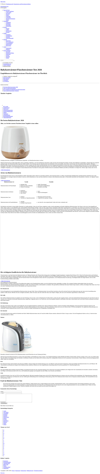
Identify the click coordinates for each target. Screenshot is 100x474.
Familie (4, 33)
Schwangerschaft (9, 38)
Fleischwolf (5, 109)
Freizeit (7, 55)
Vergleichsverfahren (38, 470)
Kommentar (3, 402)
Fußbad (5, 112)
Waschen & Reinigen (10, 18)
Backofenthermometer (8, 116)
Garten (4, 46)
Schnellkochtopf (6, 467)
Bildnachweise (30, 470)
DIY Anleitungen (9, 42)
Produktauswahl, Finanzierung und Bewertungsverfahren (18, 4)
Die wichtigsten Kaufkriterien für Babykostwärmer (14, 89)
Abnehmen (8, 22)
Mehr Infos (3, 1)
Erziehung (8, 34)
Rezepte (7, 32)
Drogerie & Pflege (10, 53)
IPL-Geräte (5, 106)
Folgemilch (5, 80)
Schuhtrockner (6, 107)
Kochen (5, 27)
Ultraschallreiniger (7, 117)
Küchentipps (8, 31)
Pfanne (4, 465)
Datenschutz (23, 470)
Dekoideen (8, 40)
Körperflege (8, 26)
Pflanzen (8, 49)
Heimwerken (9, 44)
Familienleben (9, 35)
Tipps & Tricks (6, 10)
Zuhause (5, 39)
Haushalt (8, 13)
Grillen (7, 29)
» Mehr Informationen (5, 170)
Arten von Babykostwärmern (9, 88)
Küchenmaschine (7, 462)
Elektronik (8, 54)
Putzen (7, 15)
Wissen (7, 19)
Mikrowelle (5, 464)
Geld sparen (8, 12)
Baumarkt (8, 51)
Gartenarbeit (8, 48)
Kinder (7, 57)
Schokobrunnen (6, 115)
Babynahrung (6, 78)
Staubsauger (6, 468)
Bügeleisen (5, 461)
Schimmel (8, 16)
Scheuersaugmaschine (8, 110)
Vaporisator (5, 113)
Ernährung (8, 23)
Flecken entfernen (10, 11)
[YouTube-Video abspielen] (50, 242)
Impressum (17, 470)
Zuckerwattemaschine (8, 111)
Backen (7, 28)
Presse (13, 470)
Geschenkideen (9, 43)
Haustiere (8, 37)
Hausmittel (8, 24)
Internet (5, 418)
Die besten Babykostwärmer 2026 (10, 87)
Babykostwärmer (7, 77)
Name (2, 391)
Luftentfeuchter (6, 463)
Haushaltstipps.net (7, 64)
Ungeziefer (8, 17)
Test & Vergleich (6, 50)
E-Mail (2, 393)
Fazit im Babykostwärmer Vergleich (11, 90)
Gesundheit (5, 21)
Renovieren (8, 45)
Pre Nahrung (6, 81)
